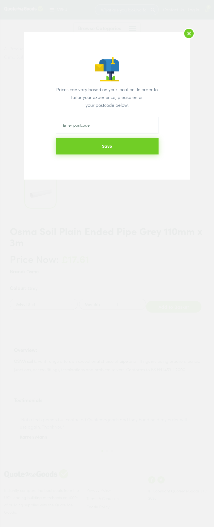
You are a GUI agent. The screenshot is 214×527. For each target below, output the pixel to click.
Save (107, 146)
